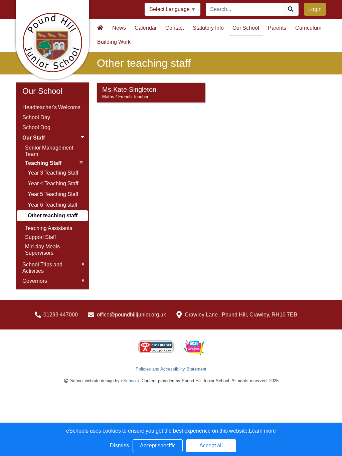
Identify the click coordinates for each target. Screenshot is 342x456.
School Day (36, 117)
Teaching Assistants (48, 228)
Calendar (146, 28)
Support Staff (40, 237)
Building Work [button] (114, 42)
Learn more (262, 431)
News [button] (119, 28)
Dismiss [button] (119, 445)
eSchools (130, 380)
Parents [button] (277, 28)
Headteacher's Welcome (51, 107)
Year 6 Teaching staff (52, 205)
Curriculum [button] (308, 28)
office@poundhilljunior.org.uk (131, 314)
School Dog (36, 127)
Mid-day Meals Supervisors (42, 250)
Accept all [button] (211, 445)
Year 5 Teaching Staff (53, 194)
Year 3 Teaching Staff (53, 173)
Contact (174, 28)
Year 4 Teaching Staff (53, 183)
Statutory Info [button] (208, 28)
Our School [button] (245, 28)
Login (315, 9)
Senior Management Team (49, 151)
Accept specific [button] (158, 445)
